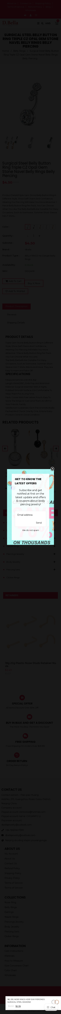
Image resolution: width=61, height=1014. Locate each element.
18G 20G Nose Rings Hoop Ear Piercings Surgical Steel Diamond (26, 1000)
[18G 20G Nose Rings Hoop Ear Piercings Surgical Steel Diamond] (55, 1002)
